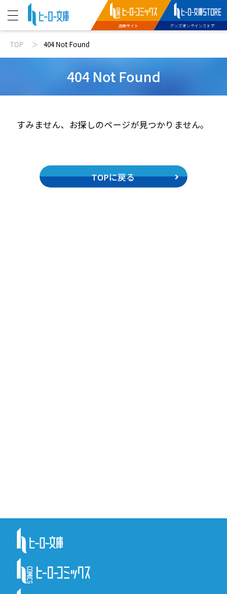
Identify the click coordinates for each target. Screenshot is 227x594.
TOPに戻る (113, 177)
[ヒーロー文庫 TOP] (48, 13)
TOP (17, 44)
